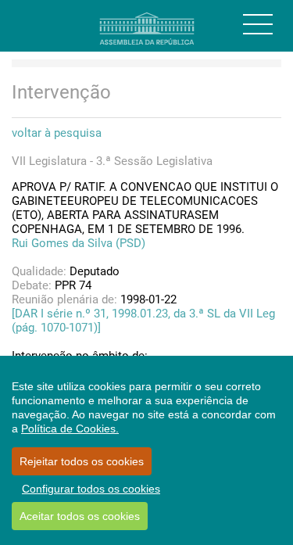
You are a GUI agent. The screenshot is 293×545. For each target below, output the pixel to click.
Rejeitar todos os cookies (82, 461)
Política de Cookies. (70, 428)
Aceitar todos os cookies (80, 516)
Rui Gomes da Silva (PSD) (78, 243)
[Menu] (257, 24)
